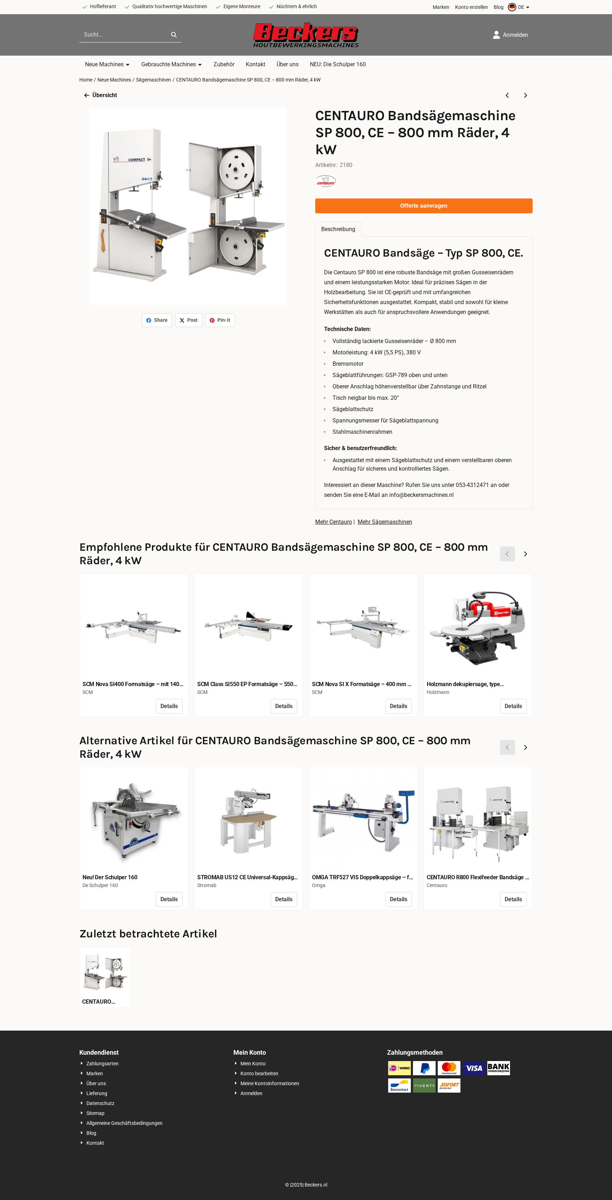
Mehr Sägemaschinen (385, 521)
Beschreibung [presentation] (338, 229)
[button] (519, 7)
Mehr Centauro (333, 521)
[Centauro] (326, 185)
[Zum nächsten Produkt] (525, 95)
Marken (441, 7)
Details (169, 706)
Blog (499, 7)
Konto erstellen (471, 7)
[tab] (338, 229)
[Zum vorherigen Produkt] (507, 95)
